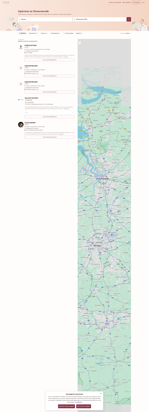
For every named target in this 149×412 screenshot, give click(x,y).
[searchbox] (45, 19)
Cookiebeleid (78, 402)
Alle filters (23, 33)
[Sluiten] (101, 393)
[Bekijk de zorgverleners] (49, 112)
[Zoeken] (129, 19)
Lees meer (65, 56)
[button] (112, 266)
